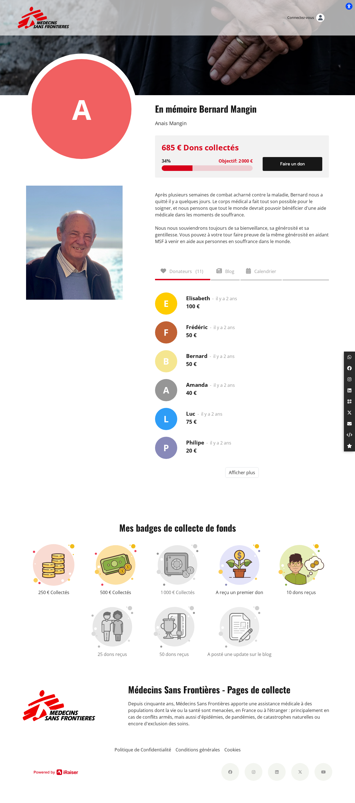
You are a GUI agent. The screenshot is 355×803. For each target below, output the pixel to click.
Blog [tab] (229, 271)
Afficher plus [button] (242, 472)
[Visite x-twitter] (300, 772)
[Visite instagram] (253, 772)
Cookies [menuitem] (232, 750)
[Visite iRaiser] (56, 771)
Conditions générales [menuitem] (198, 750)
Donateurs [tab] (185, 271)
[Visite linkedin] (277, 772)
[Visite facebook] (230, 772)
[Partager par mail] (349, 423)
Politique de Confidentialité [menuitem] (143, 750)
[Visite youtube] (323, 772)
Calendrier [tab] (264, 271)
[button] (349, 357)
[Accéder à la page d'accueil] (43, 17)
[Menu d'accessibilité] (349, 6)
